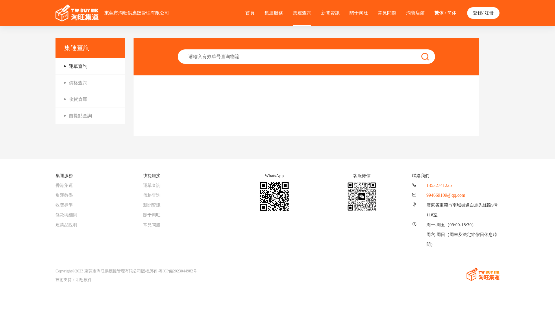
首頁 (250, 12)
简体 (451, 12)
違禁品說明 (66, 224)
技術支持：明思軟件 (74, 280)
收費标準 (64, 205)
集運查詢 (302, 12)
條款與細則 (66, 215)
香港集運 (64, 185)
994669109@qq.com (445, 195)
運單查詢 (151, 185)
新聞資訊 (330, 12)
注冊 (489, 12)
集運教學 (64, 195)
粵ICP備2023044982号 (177, 271)
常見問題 (387, 12)
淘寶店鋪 (415, 12)
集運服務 (273, 12)
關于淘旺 (358, 12)
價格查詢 (151, 195)
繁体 (439, 12)
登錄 (477, 12)
